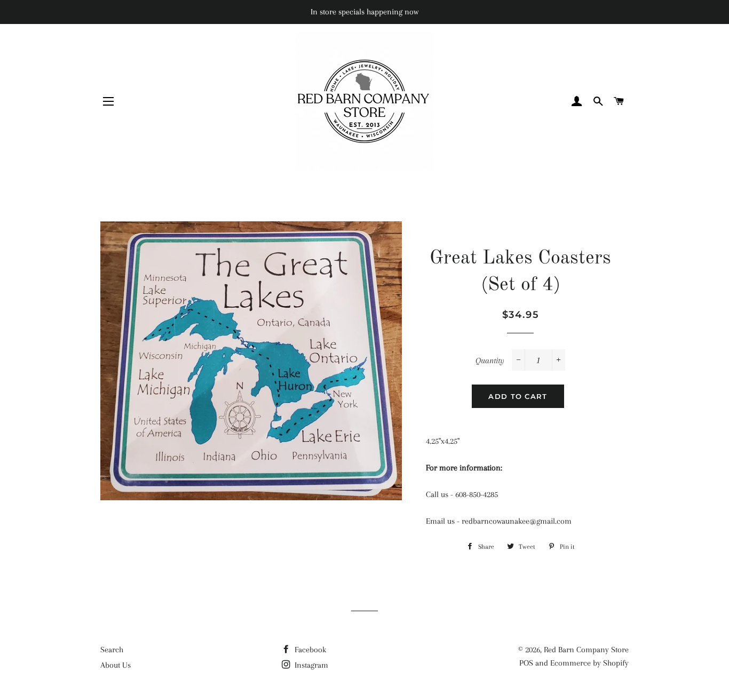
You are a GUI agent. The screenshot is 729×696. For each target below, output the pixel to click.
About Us (115, 665)
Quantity (490, 360)
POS (526, 663)
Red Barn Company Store (586, 649)
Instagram (310, 665)
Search (111, 649)
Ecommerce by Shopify (589, 663)
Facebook (309, 649)
